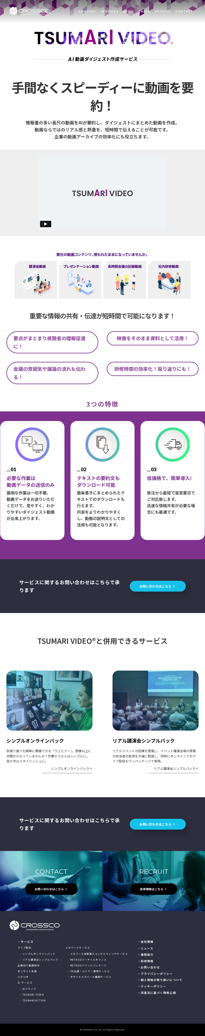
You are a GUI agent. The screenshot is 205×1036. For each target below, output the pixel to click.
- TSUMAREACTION (33, 1000)
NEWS (128, 11)
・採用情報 (146, 961)
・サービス (26, 942)
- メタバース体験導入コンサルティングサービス (98, 953)
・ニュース (146, 948)
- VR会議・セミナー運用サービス (89, 971)
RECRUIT (163, 11)
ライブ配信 (24, 947)
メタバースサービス (77, 947)
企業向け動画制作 (29, 965)
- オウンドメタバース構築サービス (90, 976)
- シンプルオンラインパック (37, 953)
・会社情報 (146, 942)
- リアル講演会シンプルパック (39, 959)
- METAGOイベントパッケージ (87, 965)
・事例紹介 (146, 955)
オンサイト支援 (27, 971)
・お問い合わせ (149, 967)
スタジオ (23, 976)
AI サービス (25, 982)
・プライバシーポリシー (155, 974)
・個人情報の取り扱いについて (160, 980)
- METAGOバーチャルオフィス (87, 959)
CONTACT (184, 11)
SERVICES (109, 11)
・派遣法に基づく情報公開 (157, 993)
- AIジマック (28, 988)
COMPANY (87, 11)
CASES (144, 11)
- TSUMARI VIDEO (32, 994)
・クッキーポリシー (152, 986)
